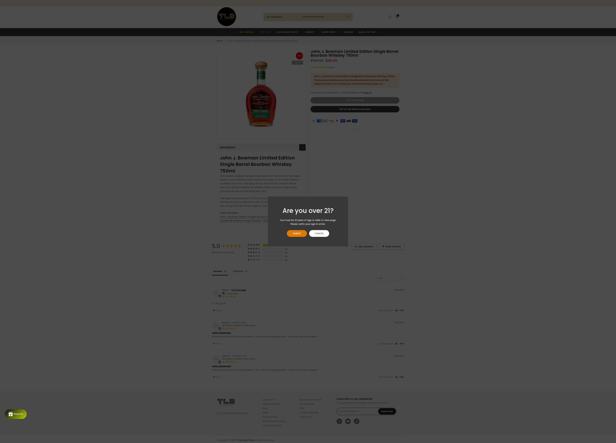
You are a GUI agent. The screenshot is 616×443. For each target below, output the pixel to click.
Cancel (319, 233)
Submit (297, 233)
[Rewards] (16, 414)
